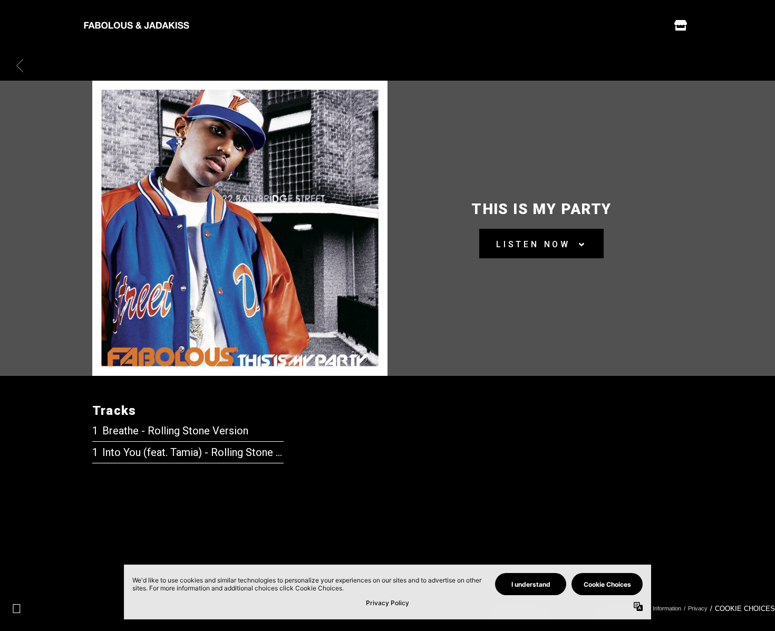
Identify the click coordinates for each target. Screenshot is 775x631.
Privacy (698, 608)
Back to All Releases (387, 538)
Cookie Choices (745, 609)
